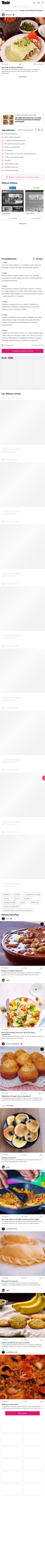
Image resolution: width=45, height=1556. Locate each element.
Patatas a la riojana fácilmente (12, 971)
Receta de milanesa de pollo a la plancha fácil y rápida (20, 1219)
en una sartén (9, 902)
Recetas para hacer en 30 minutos (18, 910)
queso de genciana (11, 906)
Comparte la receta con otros (22, 351)
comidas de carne (32, 894)
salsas (6, 898)
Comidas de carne (10, 11)
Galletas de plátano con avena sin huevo (16, 1343)
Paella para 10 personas (10, 1404)
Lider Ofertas (6, 213)
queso (22, 902)
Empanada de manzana (10, 1281)
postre (17, 894)
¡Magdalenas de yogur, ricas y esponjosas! (16, 1096)
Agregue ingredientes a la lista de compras (23, 177)
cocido (27, 898)
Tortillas (34, 902)
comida (7, 894)
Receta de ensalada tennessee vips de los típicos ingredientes (18, 1033)
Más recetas (22, 1413)
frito (16, 898)
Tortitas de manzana (9, 1158)
